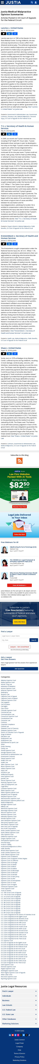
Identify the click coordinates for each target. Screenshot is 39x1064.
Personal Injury (5, 842)
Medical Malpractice (23, 116)
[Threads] (21, 1035)
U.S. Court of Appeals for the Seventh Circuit (14, 932)
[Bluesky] (24, 1035)
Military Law (4, 806)
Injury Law (4, 770)
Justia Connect (19, 1040)
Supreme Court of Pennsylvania (10, 880)
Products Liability (6, 844)
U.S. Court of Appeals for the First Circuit (13, 924)
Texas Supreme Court (7, 888)
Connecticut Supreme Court (9, 716)
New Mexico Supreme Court (9, 824)
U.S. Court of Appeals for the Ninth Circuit (13, 928)
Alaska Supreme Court (8, 682)
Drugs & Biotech (12, 226)
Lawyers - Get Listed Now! (19, 647)
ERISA (3, 744)
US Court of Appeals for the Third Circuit (13, 963)
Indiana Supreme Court (8, 768)
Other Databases (9, 1019)
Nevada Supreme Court (8, 818)
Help (19, 1050)
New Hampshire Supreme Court (10, 820)
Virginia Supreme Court (8, 969)
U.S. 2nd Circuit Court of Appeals (11, 898)
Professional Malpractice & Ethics (11, 846)
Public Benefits (32, 338)
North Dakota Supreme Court (10, 832)
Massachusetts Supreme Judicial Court (12, 800)
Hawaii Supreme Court (8, 758)
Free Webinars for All (9, 542)
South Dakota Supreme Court (10, 854)
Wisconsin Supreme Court (9, 977)
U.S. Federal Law (8, 1010)
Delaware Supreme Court (8, 730)
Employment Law (6, 738)
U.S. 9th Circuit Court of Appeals (10, 912)
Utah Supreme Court (7, 965)
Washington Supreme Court (9, 971)
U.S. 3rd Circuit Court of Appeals (10, 900)
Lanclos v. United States (12, 28)
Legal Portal (19, 1043)
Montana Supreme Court (8, 814)
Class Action (4, 708)
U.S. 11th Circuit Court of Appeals (11, 894)
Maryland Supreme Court (8, 796)
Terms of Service (19, 1053)
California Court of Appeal (9, 696)
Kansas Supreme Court (8, 780)
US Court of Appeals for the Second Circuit (14, 955)
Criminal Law (5, 726)
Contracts (10, 444)
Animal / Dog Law (6, 684)
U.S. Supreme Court (7, 940)
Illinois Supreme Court (7, 766)
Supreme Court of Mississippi (10, 870)
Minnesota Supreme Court (9, 808)
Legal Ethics (4, 786)
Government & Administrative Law (17, 114)
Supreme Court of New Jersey (10, 876)
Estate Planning (5, 746)
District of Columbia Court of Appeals (12, 732)
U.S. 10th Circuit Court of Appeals (11, 892)
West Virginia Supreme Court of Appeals (13, 973)
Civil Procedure (5, 704)
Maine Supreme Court (7, 790)
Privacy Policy (19, 1057)
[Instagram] (18, 1035)
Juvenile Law (5, 778)
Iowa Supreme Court (7, 776)
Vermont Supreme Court (8, 967)
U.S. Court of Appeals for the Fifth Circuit (13, 922)
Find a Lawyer (6, 631)
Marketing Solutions (10, 1023)
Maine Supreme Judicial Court (10, 792)
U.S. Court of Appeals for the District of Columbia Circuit (18, 914)
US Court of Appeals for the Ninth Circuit (13, 953)
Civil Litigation (5, 702)
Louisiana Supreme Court (8, 788)
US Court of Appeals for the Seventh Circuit (14, 957)
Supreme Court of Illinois (8, 866)
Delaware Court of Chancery (9, 728)
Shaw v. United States (11, 348)
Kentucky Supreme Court (8, 782)
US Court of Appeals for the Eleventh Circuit (14, 945)
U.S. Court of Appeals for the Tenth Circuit (14, 936)
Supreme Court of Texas (8, 882)
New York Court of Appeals (9, 826)
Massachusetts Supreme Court (10, 798)
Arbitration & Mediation (8, 686)
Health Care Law (6, 760)
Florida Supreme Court (8, 750)
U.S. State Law (8, 1014)
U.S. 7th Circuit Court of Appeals (10, 908)
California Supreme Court (8, 700)
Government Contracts (8, 756)
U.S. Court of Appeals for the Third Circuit (13, 938)
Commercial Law (6, 712)
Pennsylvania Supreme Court (10, 840)
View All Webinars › (19, 585)
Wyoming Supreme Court (8, 979)
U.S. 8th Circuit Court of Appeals (10, 910)
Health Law (10, 338)
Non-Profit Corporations (8, 828)
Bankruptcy (4, 692)
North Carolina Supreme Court (10, 830)
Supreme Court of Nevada (9, 874)
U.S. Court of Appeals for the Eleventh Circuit (14, 918)
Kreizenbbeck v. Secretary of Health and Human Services (19, 237)
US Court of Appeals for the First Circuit (13, 949)
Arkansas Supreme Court (8, 690)
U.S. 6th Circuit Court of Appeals (10, 906)
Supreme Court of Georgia (9, 862)
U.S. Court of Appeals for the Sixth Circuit (13, 934)
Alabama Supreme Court (8, 680)
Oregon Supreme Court (8, 838)
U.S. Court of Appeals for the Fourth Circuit (14, 926)
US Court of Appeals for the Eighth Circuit (13, 943)
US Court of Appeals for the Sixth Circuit (13, 959)
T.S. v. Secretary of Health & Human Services (17, 127)
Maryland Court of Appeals (9, 794)
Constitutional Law (6, 718)
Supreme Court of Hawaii (8, 864)
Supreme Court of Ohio (8, 878)
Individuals (6, 996)
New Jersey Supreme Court (9, 822)
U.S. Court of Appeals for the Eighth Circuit (14, 916)
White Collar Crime (6, 975)
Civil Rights (4, 706)
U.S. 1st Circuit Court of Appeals (10, 896)
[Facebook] (15, 1035)
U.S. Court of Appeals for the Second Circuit (14, 930)
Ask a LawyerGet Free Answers (8, 658)
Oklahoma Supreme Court (9, 836)
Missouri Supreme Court (8, 812)
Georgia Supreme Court (8, 752)
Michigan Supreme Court (8, 804)
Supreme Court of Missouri (9, 872)
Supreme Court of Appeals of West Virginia (14, 858)
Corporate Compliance (8, 724)
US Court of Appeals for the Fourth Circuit (14, 951)
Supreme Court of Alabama (9, 856)
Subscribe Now (19, 622)
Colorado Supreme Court (8, 710)
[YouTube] (13, 1035)
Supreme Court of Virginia (9, 884)
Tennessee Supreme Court (9, 886)
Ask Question (19, 669)
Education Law (5, 736)
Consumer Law (5, 720)
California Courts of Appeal (9, 698)
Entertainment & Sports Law (9, 742)
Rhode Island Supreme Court (10, 850)
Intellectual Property (7, 774)
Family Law (4, 748)
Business (5, 1000)
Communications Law (7, 714)
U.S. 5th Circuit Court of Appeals (10, 904)
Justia (22, 1031)
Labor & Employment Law (9, 784)
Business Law (5, 694)
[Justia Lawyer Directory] (29, 1035)
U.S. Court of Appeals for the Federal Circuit (14, 920)
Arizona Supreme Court (8, 688)
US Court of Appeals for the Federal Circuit (18, 118)
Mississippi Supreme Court (9, 810)
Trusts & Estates (6, 890)
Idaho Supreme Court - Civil (9, 764)
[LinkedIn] (10, 1035)
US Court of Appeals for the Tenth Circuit (13, 961)
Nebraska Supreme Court (8, 816)
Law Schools (7, 1005)
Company (19, 1046)
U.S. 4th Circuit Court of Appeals (10, 902)
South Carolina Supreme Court (10, 852)
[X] (26, 1035)
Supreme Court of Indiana (9, 868)
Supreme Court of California (9, 860)
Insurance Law (12, 116)
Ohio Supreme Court (7, 834)
